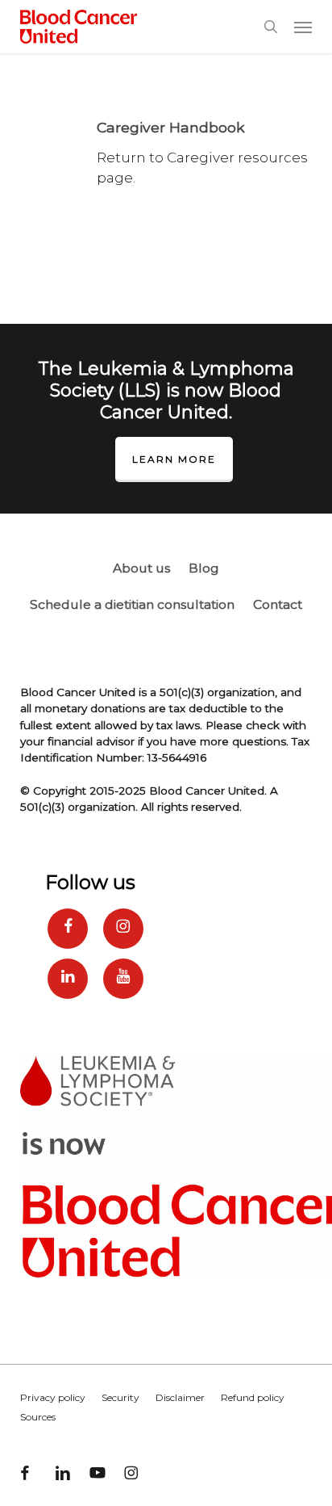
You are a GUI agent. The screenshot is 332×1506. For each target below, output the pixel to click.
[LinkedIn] (68, 979)
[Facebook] (68, 928)
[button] (303, 27)
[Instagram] (123, 928)
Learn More (174, 459)
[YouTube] (123, 979)
